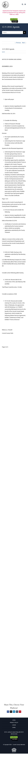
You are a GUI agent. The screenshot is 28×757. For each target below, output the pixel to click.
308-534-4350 (14, 734)
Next (23, 42)
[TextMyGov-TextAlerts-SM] (14, 18)
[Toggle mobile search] (22, 4)
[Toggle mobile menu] (25, 4)
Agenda (3, 51)
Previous (18, 42)
